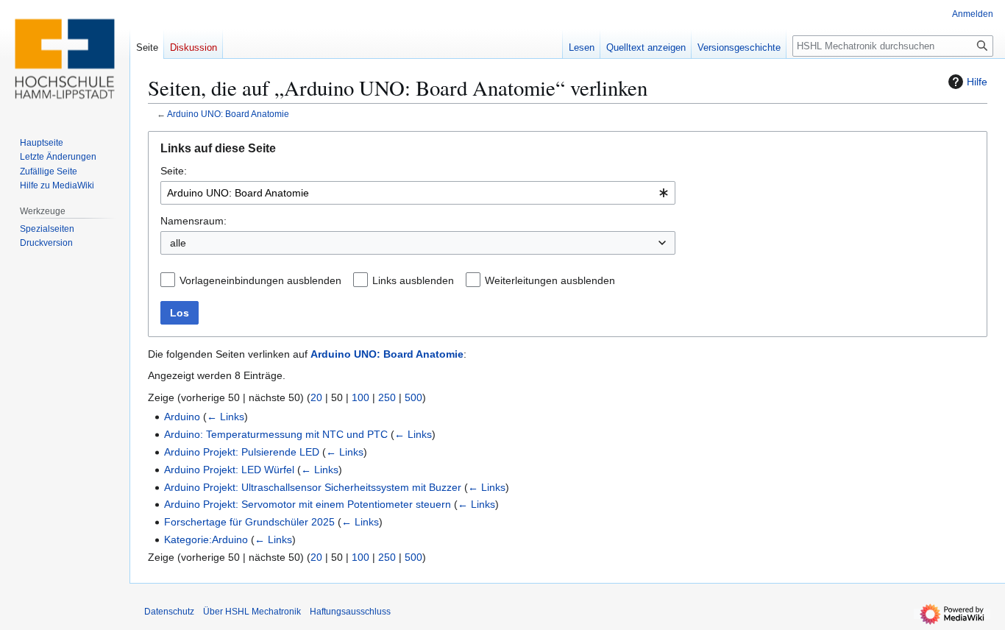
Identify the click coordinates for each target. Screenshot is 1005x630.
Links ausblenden (413, 280)
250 (387, 397)
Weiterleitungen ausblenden (550, 280)
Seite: (173, 171)
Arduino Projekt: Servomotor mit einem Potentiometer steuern (307, 504)
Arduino (182, 416)
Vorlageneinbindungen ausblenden (260, 280)
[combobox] (417, 193)
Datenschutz (169, 611)
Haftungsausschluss (350, 611)
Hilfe (977, 82)
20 (316, 397)
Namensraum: (193, 221)
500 (413, 397)
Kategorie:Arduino (206, 539)
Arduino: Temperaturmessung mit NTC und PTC (276, 434)
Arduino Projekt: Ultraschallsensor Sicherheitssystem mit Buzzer (312, 487)
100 (360, 397)
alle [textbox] (178, 243)
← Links (225, 416)
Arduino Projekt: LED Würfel (229, 469)
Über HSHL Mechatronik (252, 611)
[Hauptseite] (65, 59)
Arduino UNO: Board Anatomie (228, 113)
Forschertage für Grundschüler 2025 (249, 522)
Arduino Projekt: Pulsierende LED (241, 452)
